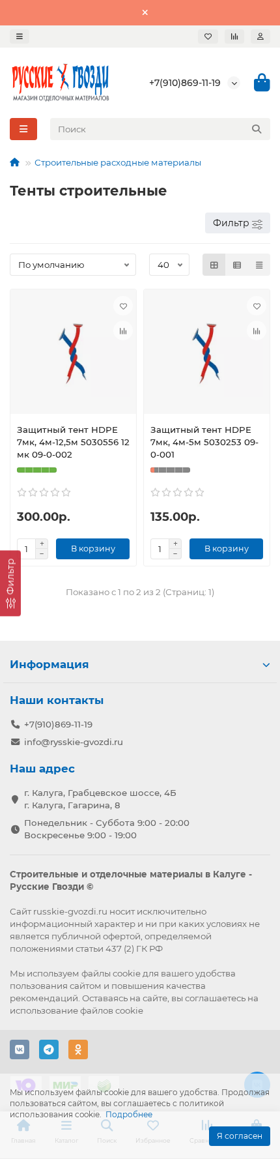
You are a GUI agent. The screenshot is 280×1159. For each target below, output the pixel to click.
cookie (127, 973)
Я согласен (239, 1136)
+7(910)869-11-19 (185, 83)
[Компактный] (259, 265)
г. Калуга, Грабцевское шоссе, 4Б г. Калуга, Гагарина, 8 (100, 798)
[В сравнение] (123, 330)
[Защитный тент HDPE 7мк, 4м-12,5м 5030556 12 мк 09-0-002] (73, 355)
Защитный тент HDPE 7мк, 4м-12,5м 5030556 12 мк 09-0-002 (73, 442)
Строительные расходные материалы (118, 162)
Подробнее (128, 1114)
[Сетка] (214, 265)
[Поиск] (257, 129)
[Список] (237, 265)
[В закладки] (123, 305)
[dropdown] (19, 36)
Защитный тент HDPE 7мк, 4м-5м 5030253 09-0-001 (204, 442)
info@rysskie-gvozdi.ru (73, 742)
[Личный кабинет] (260, 36)
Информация (49, 664)
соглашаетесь (215, 998)
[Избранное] (208, 36)
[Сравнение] (234, 36)
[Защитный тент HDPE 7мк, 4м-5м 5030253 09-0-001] (206, 355)
